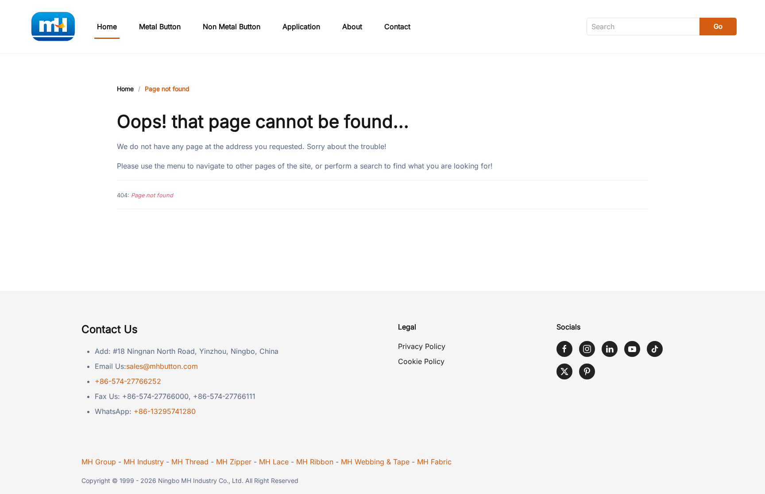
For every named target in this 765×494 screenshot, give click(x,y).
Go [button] (718, 26)
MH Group (98, 461)
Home (107, 26)
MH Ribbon (314, 461)
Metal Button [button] (160, 26)
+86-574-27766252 (128, 381)
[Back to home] (52, 26)
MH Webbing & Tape (375, 461)
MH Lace (274, 461)
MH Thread (190, 461)
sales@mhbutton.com (162, 366)
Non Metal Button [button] (231, 26)
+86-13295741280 (165, 411)
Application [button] (301, 26)
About (352, 26)
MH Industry (144, 461)
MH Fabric (434, 461)
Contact (397, 26)
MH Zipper (233, 461)
